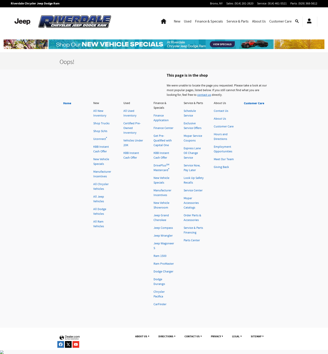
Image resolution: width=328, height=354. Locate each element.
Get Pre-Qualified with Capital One (163, 140)
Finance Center (163, 128)
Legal (236, 336)
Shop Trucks (101, 123)
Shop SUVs (100, 131)
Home (67, 103)
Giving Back (221, 167)
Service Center (193, 190)
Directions (165, 336)
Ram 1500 (160, 256)
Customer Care (280, 21)
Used (187, 21)
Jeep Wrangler (163, 236)
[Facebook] (60, 344)
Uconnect (100, 139)
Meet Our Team (224, 159)
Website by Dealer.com (70, 338)
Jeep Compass (163, 228)
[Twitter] (68, 344)
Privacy (216, 336)
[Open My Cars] (308, 21)
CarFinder (160, 304)
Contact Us (221, 111)
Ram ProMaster (164, 264)
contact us (204, 95)
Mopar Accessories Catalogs (191, 203)
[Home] (22, 22)
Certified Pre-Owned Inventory (132, 128)
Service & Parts (237, 21)
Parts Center (192, 240)
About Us (259, 21)
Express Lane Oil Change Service (192, 153)
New (177, 21)
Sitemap (256, 336)
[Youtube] (76, 344)
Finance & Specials (209, 21)
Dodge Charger (163, 272)
